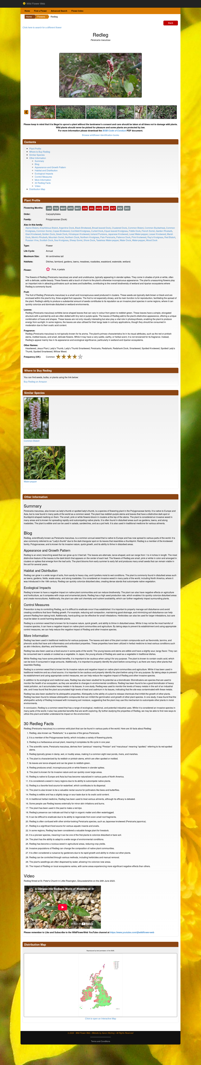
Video (37, 186)
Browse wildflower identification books (100, 135)
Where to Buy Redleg (39, 151)
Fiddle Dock (135, 231)
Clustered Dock (119, 227)
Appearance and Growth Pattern (50, 167)
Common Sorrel (44, 231)
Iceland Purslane (99, 234)
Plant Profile (35, 148)
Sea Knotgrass (61, 240)
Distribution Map (37, 189)
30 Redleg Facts (43, 182)
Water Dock (125, 240)
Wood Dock (151, 240)
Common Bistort (136, 227)
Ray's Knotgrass (155, 237)
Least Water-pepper (138, 234)
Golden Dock (48, 234)
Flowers (41, 16)
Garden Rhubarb (164, 231)
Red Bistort (169, 237)
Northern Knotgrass (89, 237)
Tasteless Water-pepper (107, 240)
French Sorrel (148, 231)
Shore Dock (89, 240)
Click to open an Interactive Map (100, 1018)
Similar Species (37, 154)
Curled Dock (97, 231)
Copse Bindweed (61, 231)
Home (27, 10)
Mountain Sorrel (56, 237)
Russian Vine (32, 240)
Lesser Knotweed (157, 234)
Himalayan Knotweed (79, 234)
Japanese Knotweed (118, 234)
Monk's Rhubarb (39, 237)
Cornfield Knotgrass (80, 231)
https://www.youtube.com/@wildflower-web (132, 932)
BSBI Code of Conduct (114, 130)
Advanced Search (59, 10)
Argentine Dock (66, 227)
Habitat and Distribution (46, 170)
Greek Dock (61, 234)
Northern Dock (72, 237)
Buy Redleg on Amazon (35, 381)
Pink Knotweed (139, 237)
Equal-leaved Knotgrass (116, 231)
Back (170, 22)
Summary (39, 161)
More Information (43, 179)
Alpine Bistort (31, 227)
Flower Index (77, 10)
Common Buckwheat (155, 227)
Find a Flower (40, 10)
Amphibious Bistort (49, 227)
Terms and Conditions (100, 1041)
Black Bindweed (83, 227)
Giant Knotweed (33, 234)
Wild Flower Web (35, 3)
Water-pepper (138, 240)
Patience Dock (123, 237)
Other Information (37, 158)
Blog (37, 164)
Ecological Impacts (44, 173)
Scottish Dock (46, 240)
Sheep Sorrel (76, 240)
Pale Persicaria (107, 237)
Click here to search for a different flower (42, 27)
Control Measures (43, 176)
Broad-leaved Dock (101, 227)
